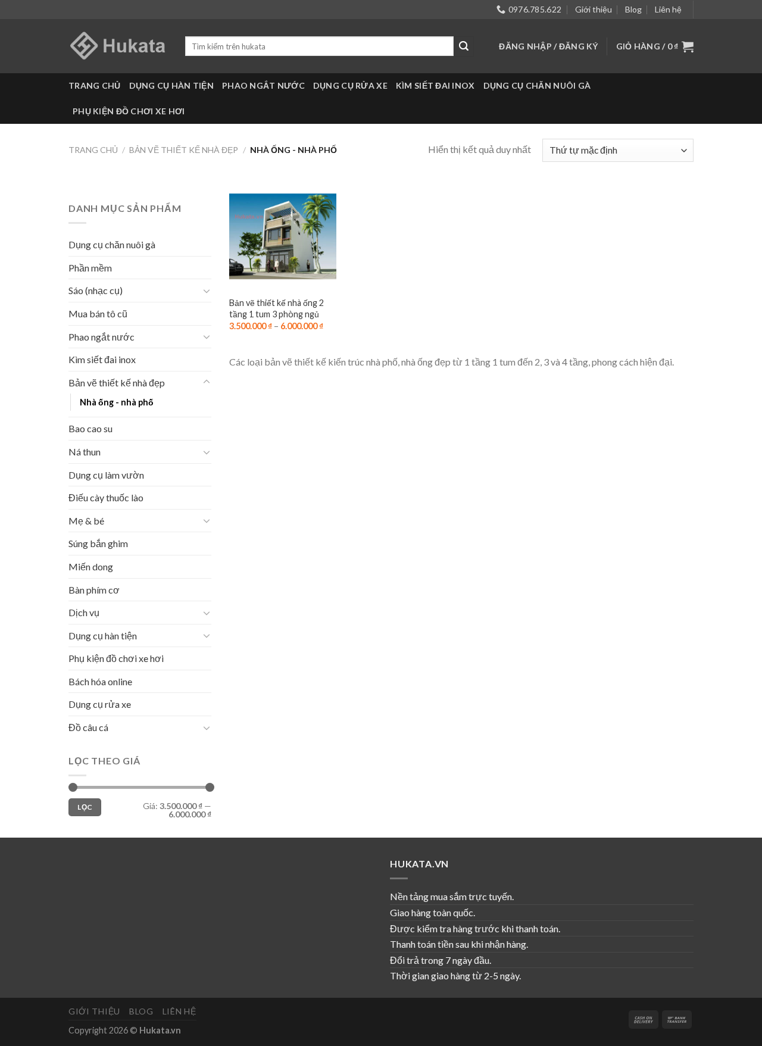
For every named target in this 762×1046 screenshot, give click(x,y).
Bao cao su (90, 428)
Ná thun (84, 451)
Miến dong (90, 566)
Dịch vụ (83, 612)
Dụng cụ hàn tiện (171, 85)
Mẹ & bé (86, 520)
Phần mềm (90, 267)
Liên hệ (668, 9)
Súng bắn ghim (98, 543)
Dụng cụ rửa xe (350, 85)
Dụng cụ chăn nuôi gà (537, 85)
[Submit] (464, 46)
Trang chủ (94, 85)
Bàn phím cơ (94, 589)
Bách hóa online (100, 681)
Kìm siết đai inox (435, 85)
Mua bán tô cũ (97, 313)
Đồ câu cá (88, 727)
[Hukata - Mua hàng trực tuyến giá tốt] (117, 46)
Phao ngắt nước (263, 85)
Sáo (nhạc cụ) (95, 290)
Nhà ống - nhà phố (117, 402)
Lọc (84, 807)
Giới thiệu (593, 9)
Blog (633, 9)
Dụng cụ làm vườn (106, 474)
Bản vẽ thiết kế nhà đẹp (183, 150)
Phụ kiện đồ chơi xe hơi (129, 111)
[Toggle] (206, 290)
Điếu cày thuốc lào (105, 497)
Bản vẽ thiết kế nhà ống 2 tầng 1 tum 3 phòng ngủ (276, 308)
